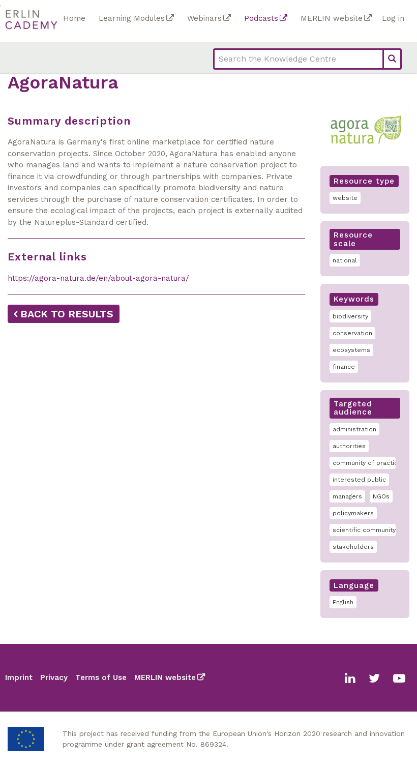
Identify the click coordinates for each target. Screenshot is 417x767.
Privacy (54, 677)
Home (74, 18)
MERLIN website (332, 18)
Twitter (374, 678)
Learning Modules (132, 18)
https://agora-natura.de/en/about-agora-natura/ (98, 278)
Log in (393, 18)
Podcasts (261, 18)
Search (392, 59)
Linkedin (350, 678)
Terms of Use (101, 677)
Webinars (204, 18)
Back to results (66, 314)
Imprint (19, 677)
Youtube (399, 678)
